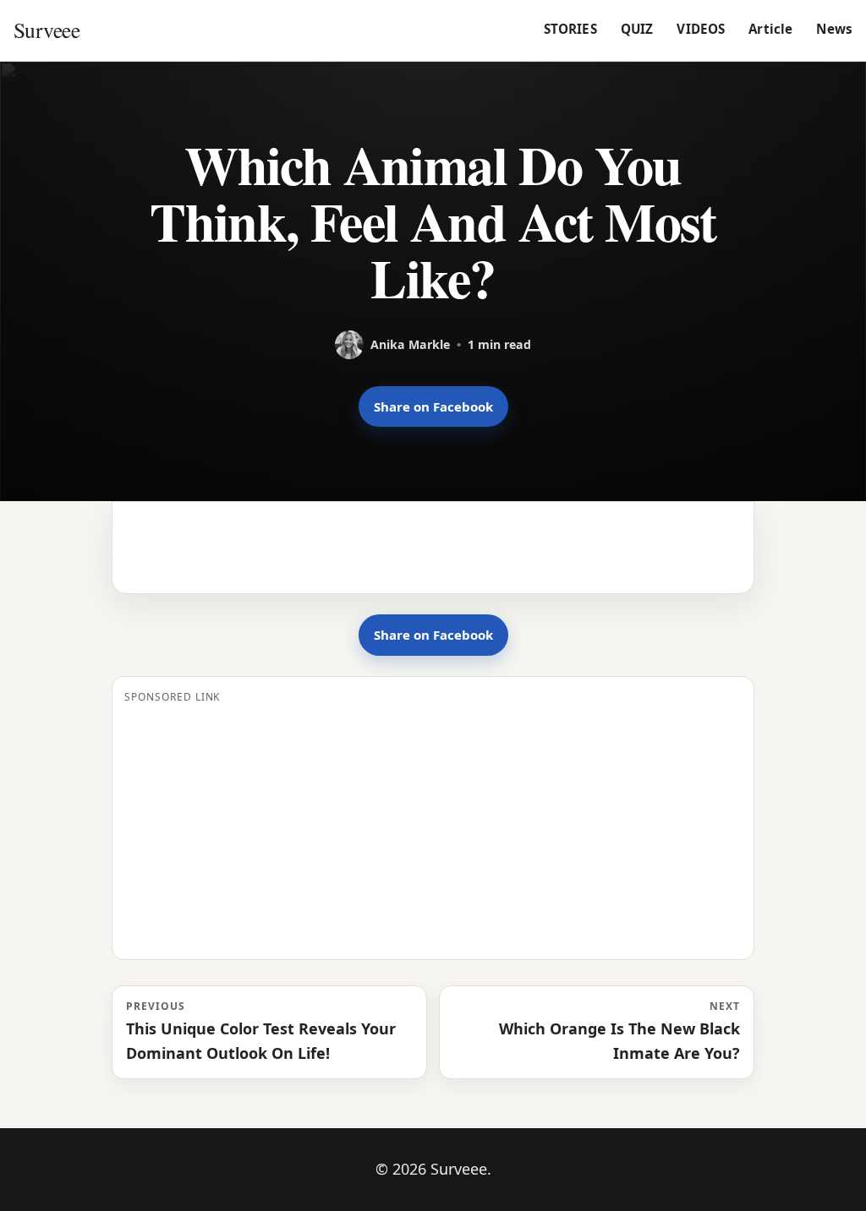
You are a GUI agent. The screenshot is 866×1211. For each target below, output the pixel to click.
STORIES (570, 28)
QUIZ (637, 28)
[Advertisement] (433, 829)
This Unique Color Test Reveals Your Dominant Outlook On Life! (261, 1031)
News (834, 28)
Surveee (46, 29)
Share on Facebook (433, 406)
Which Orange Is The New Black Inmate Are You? (619, 1031)
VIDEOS (701, 28)
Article (770, 28)
